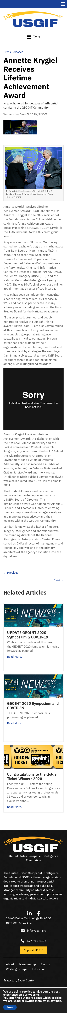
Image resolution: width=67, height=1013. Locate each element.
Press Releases (13, 52)
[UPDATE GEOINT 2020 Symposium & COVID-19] (33, 615)
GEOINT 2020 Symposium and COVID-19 (33, 705)
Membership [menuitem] (27, 964)
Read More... (15, 657)
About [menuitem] (10, 964)
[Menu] (63, 4)
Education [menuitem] (39, 969)
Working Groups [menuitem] (16, 969)
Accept (10, 1007)
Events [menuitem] (45, 964)
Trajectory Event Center (19, 980)
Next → (59, 579)
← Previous (10, 572)
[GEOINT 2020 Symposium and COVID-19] (33, 686)
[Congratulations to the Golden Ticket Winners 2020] (33, 757)
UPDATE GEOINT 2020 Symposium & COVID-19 (27, 634)
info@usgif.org (37, 931)
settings (56, 1001)
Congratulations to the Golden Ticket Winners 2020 (33, 776)
